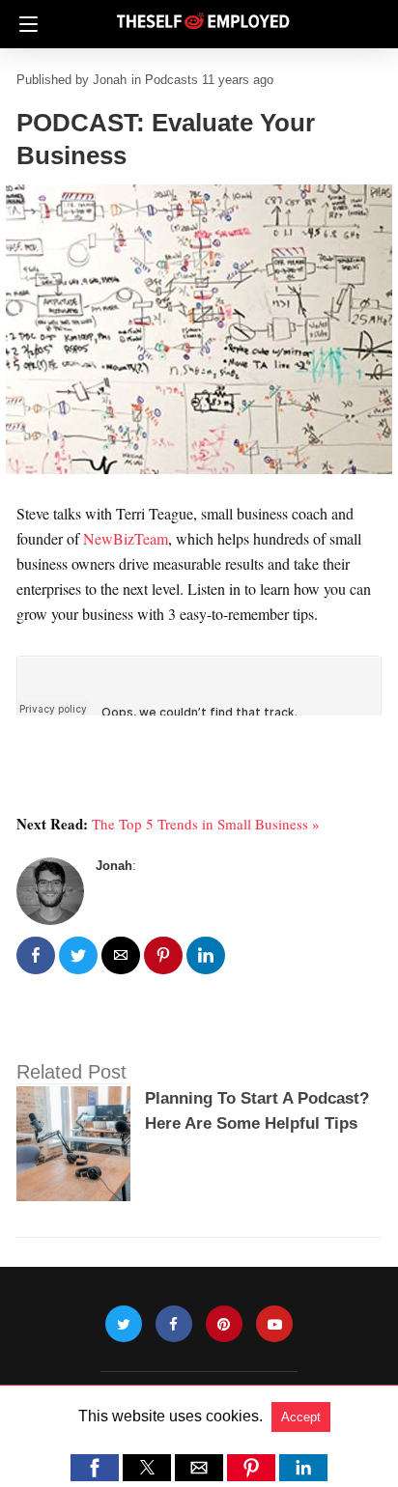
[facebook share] (35, 955)
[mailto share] (120, 955)
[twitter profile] (123, 1324)
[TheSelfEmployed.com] (203, 13)
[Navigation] (23, 24)
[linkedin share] (205, 955)
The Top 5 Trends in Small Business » (206, 823)
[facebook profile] (174, 1324)
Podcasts (171, 79)
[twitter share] (78, 955)
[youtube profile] (274, 1324)
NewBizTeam (125, 538)
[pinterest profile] (224, 1324)
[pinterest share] (163, 955)
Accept (301, 1417)
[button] (95, 1467)
